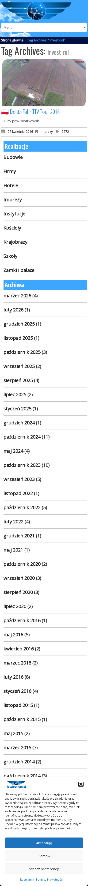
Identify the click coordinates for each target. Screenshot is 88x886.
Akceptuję (44, 843)
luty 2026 (13, 309)
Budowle (13, 157)
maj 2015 (13, 733)
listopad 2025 (18, 338)
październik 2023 (22, 465)
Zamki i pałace (19, 270)
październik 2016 (22, 620)
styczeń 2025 (17, 408)
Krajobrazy (15, 242)
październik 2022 (22, 507)
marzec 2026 (17, 295)
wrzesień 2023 (19, 479)
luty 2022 (13, 521)
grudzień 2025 (19, 324)
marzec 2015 (17, 747)
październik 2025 (22, 352)
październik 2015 (22, 719)
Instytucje (14, 213)
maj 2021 (13, 550)
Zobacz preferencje (44, 868)
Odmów (44, 856)
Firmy (10, 171)
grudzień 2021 (19, 535)
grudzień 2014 (19, 761)
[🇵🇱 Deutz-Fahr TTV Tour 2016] (44, 82)
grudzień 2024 (19, 422)
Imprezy (47, 131)
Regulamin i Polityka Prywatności (41, 880)
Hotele (11, 185)
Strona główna (12, 40)
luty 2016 (13, 677)
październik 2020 (22, 564)
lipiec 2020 (15, 606)
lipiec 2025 (15, 394)
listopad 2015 (18, 705)
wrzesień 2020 (19, 578)
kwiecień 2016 (19, 648)
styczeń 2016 (17, 691)
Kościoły (12, 228)
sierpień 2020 (18, 592)
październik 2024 (22, 437)
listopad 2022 (18, 493)
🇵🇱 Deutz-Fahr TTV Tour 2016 (30, 111)
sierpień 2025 (18, 380)
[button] (81, 784)
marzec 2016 (17, 663)
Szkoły (10, 256)
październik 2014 (22, 776)
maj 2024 (13, 451)
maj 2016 (13, 634)
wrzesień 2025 (19, 366)
